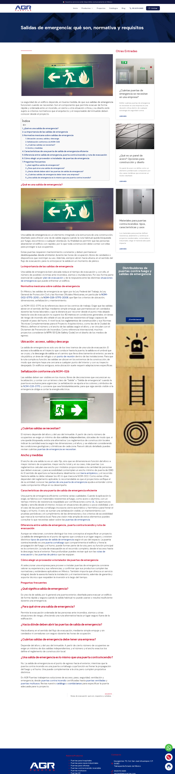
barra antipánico (89, 473)
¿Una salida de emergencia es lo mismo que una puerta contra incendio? (59, 177)
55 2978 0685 (137, 8)
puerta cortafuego (54, 542)
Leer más (122, 116)
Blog (123, 8)
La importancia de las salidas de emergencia (46, 132)
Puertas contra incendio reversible (86, 768)
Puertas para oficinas (80, 765)
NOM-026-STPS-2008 (55, 297)
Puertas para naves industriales (84, 763)
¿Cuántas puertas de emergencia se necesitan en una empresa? (133, 94)
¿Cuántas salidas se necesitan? (41, 145)
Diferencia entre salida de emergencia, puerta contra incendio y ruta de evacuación (65, 155)
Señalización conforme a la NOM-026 (43, 142)
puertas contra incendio (53, 680)
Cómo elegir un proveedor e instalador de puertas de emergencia (56, 158)
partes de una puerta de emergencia (68, 482)
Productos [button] (86, 8)
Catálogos (113, 8)
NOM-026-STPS (31, 386)
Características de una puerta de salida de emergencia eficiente (56, 151)
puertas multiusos (30, 683)
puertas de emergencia (77, 519)
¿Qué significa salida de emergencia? (43, 165)
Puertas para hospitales (81, 760)
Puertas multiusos (78, 770)
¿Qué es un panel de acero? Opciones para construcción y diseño (131, 159)
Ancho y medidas (35, 148)
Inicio (75, 8)
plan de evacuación (53, 277)
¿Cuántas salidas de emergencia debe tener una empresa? (53, 174)
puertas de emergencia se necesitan (56, 449)
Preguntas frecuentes (35, 161)
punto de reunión (66, 356)
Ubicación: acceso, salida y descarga (43, 138)
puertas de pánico (47, 554)
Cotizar (154, 8)
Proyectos (101, 8)
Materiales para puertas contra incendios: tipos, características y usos (132, 224)
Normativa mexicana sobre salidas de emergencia (48, 135)
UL (93, 501)
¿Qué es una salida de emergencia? (41, 128)
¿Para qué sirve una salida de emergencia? (46, 168)
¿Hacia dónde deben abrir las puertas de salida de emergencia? (55, 171)
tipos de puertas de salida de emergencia (52, 539)
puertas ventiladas (95, 680)
